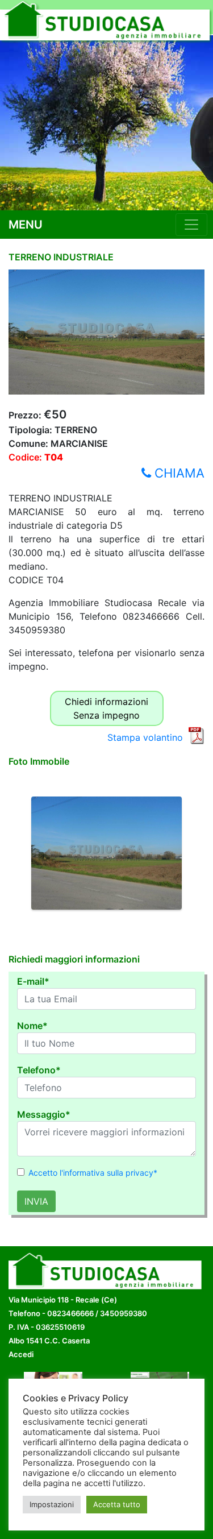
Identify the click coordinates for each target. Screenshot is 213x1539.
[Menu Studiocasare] (191, 224)
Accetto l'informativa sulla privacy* (92, 1172)
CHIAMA (177, 473)
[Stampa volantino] (195, 734)
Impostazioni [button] (52, 1504)
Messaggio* (43, 1114)
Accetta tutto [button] (116, 1504)
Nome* (32, 1025)
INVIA (36, 1201)
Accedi (21, 1354)
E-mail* (33, 981)
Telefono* (39, 1070)
